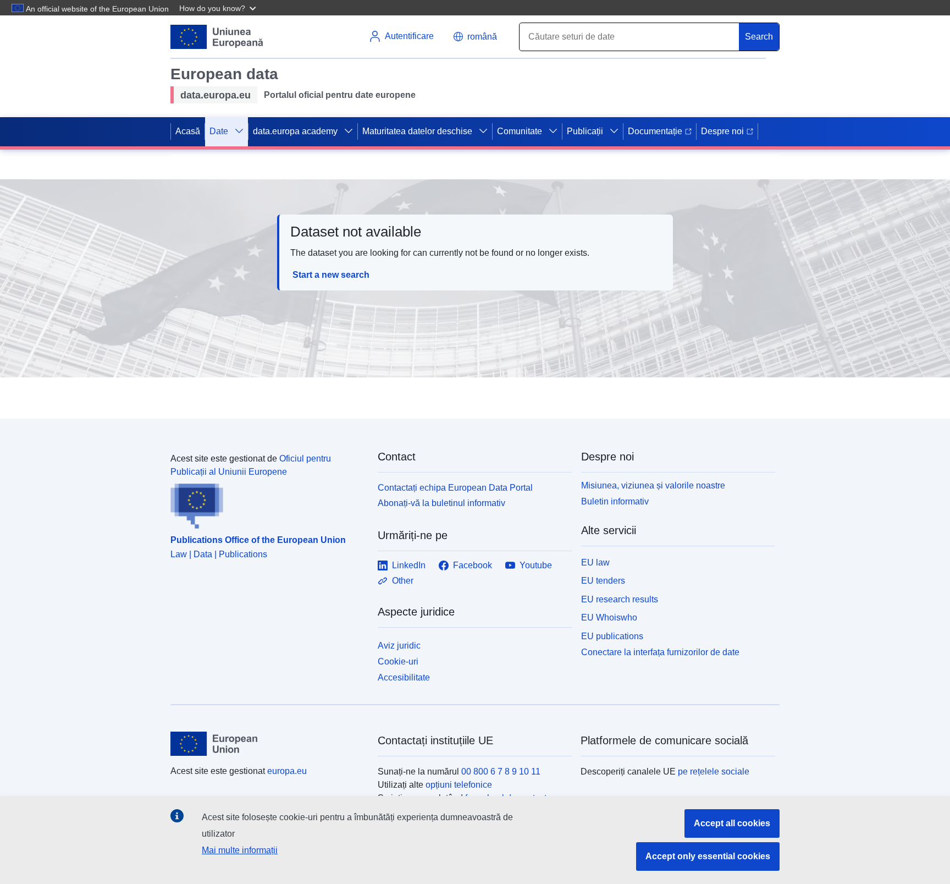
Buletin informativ (615, 501)
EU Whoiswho (609, 617)
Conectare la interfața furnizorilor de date (660, 652)
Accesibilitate (404, 677)
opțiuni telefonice (459, 784)
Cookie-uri (398, 661)
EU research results (619, 599)
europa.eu (287, 771)
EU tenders (603, 580)
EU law (595, 562)
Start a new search (330, 274)
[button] (219, 7)
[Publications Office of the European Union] (267, 504)
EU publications (612, 636)
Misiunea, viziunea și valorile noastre (653, 485)
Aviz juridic (399, 645)
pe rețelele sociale (713, 771)
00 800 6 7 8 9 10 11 (500, 771)
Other (402, 580)
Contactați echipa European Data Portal (455, 487)
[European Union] (267, 744)
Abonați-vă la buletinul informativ (441, 503)
